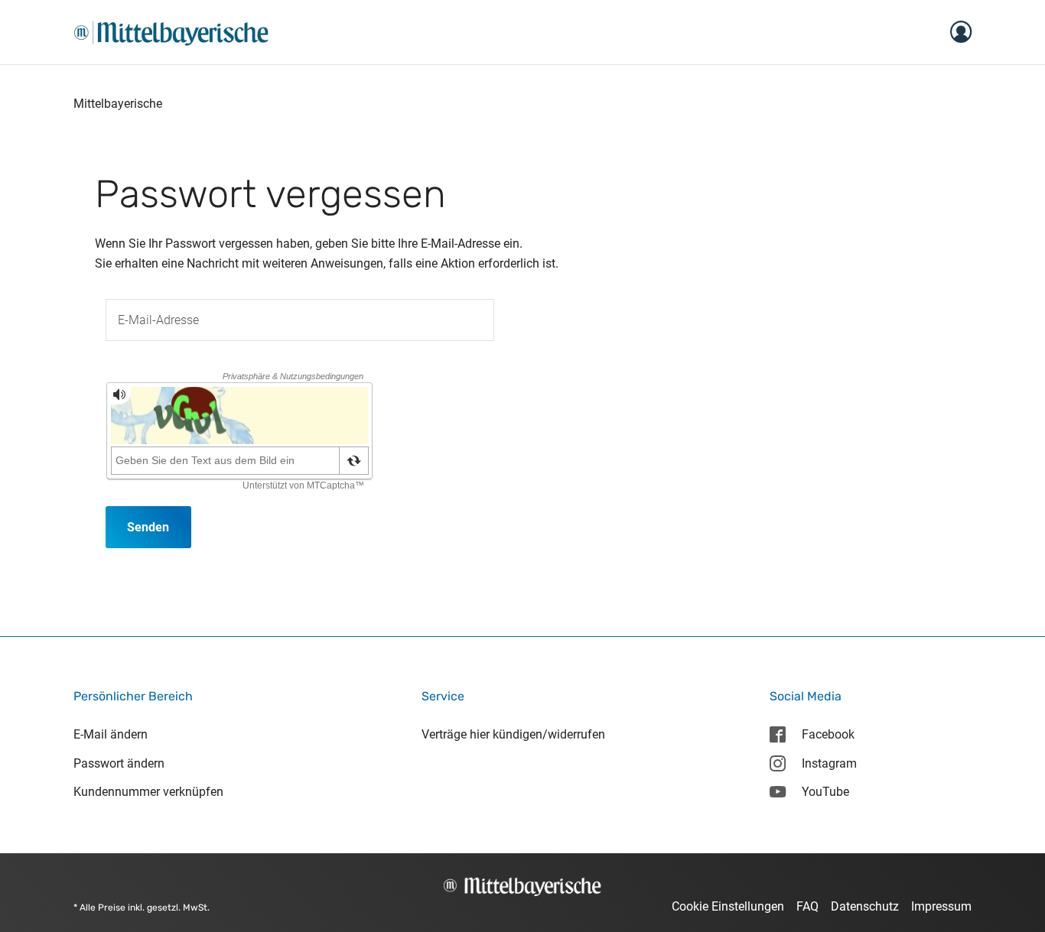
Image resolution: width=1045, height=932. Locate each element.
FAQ (807, 906)
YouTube (825, 791)
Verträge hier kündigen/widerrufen (513, 734)
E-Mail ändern (110, 734)
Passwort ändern (118, 763)
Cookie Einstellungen (728, 906)
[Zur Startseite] (171, 31)
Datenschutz (865, 906)
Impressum (941, 906)
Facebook (828, 734)
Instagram (829, 763)
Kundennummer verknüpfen (148, 791)
